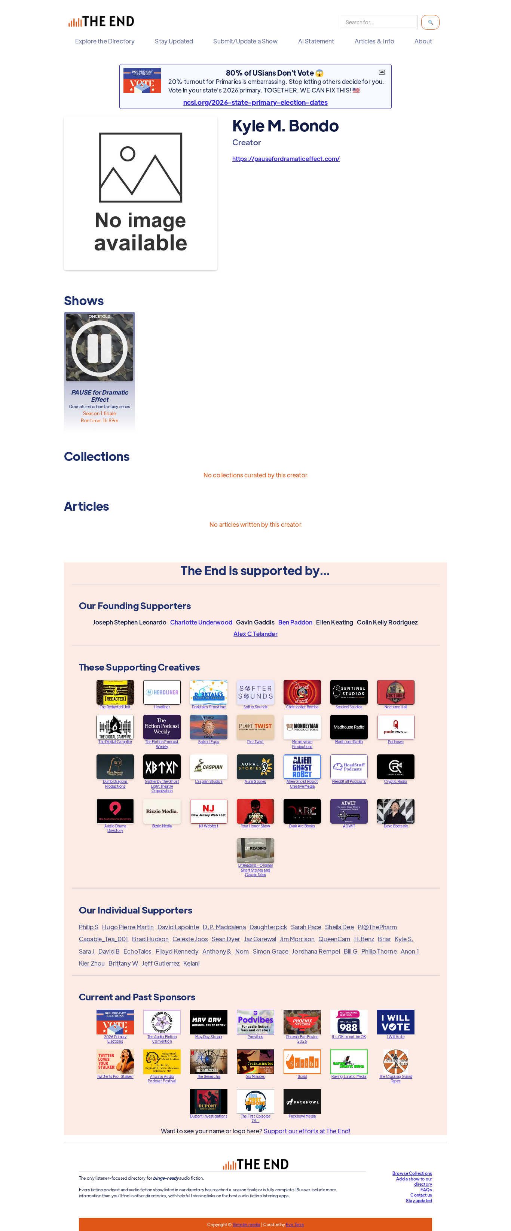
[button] (106, 41)
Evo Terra (295, 1224)
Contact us (421, 1194)
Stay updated (419, 1200)
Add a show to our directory (414, 1181)
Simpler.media (246, 1224)
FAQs (426, 1189)
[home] (103, 22)
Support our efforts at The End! (307, 1131)
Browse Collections (412, 1173)
